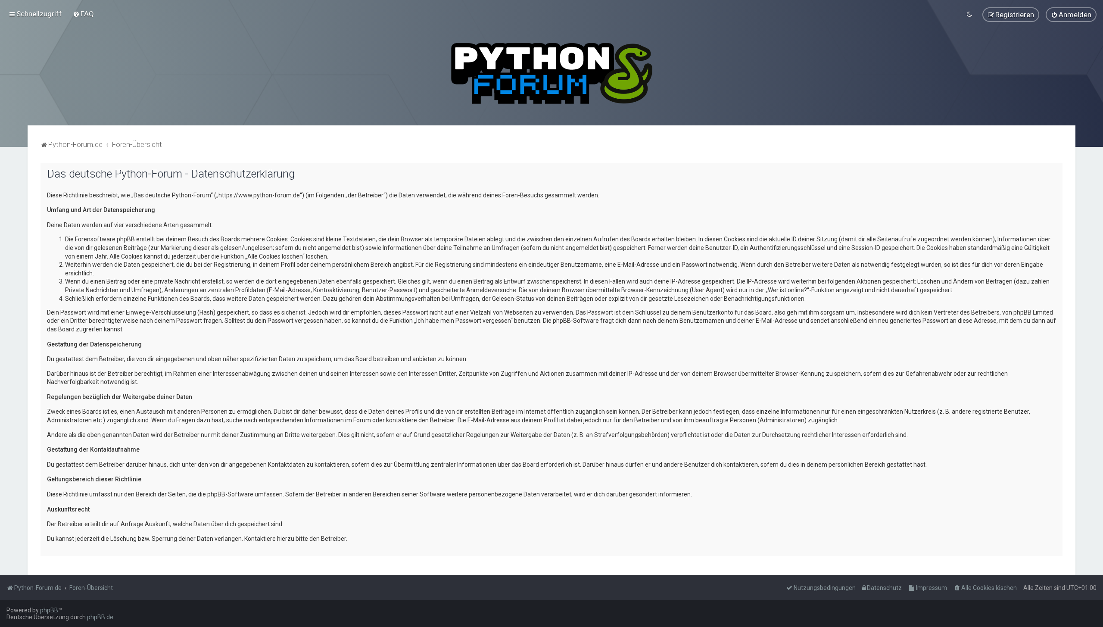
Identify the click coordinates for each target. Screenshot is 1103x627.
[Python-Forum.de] (551, 73)
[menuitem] (83, 13)
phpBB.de (100, 617)
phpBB (49, 610)
